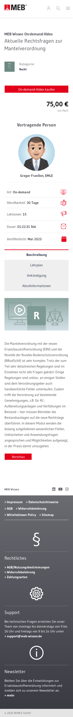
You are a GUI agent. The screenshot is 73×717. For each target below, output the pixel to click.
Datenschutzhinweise (43, 502)
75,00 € (58, 104)
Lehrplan (36, 265)
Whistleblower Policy (21, 515)
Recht (23, 69)
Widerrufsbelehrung (32, 508)
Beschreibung (36, 254)
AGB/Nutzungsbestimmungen (28, 567)
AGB (10, 508)
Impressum (15, 502)
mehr (10, 695)
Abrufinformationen (36, 286)
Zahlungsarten (17, 577)
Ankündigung (36, 275)
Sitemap (48, 515)
